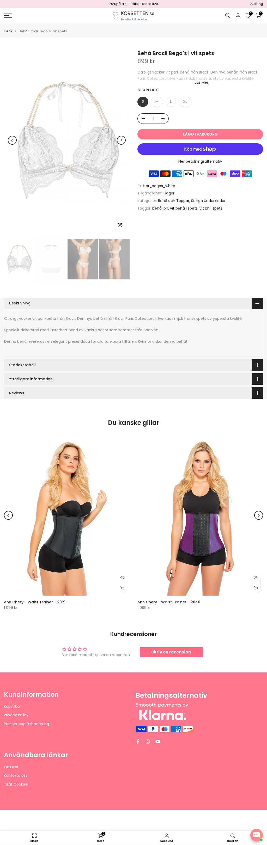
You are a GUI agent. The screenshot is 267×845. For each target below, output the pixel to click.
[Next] (121, 140)
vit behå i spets (184, 208)
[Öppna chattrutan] (256, 835)
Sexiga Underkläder (208, 200)
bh (165, 208)
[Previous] (12, 140)
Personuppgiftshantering (26, 723)
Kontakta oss (15, 775)
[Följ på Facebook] (138, 741)
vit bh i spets (210, 208)
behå (157, 208)
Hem (8, 31)
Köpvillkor (12, 706)
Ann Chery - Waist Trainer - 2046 (168, 602)
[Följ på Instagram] (147, 741)
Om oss (11, 766)
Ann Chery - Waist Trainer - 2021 (34, 602)
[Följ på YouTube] (157, 741)
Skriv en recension (171, 652)
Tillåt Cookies (16, 784)
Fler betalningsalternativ (200, 161)
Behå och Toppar (173, 200)
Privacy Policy (16, 715)
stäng (11, 3)
